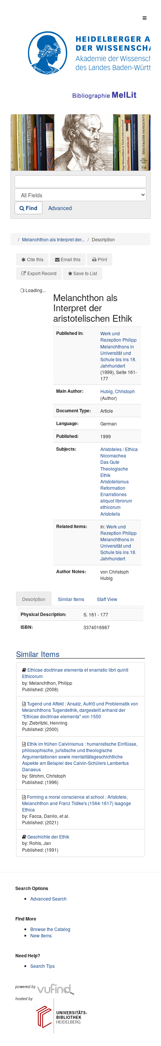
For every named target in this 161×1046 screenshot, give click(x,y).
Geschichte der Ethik (48, 836)
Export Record (42, 273)
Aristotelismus (114, 481)
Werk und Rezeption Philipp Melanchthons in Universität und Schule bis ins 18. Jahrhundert (118, 349)
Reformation (112, 487)
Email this (70, 259)
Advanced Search (48, 898)
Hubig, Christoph (117, 391)
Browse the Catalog (50, 929)
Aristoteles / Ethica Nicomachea (119, 452)
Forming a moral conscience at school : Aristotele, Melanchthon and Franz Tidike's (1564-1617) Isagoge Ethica (76, 803)
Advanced (60, 208)
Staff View (107, 599)
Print (102, 259)
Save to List (85, 273)
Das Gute (109, 462)
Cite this (35, 259)
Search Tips (42, 966)
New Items (41, 935)
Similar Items (71, 599)
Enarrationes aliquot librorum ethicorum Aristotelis (116, 503)
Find (30, 208)
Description (33, 599)
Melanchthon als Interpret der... (53, 239)
